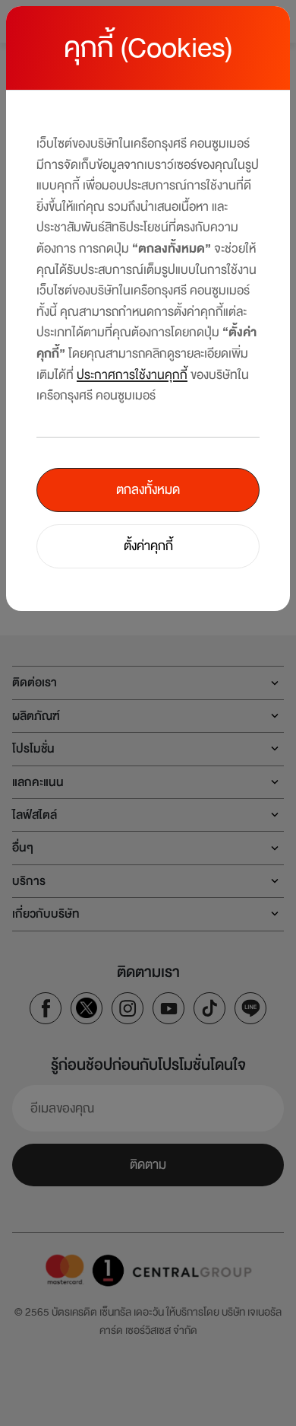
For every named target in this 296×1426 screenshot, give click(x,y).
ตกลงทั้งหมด (148, 490)
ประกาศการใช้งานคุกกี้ (132, 374)
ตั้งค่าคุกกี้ (148, 546)
